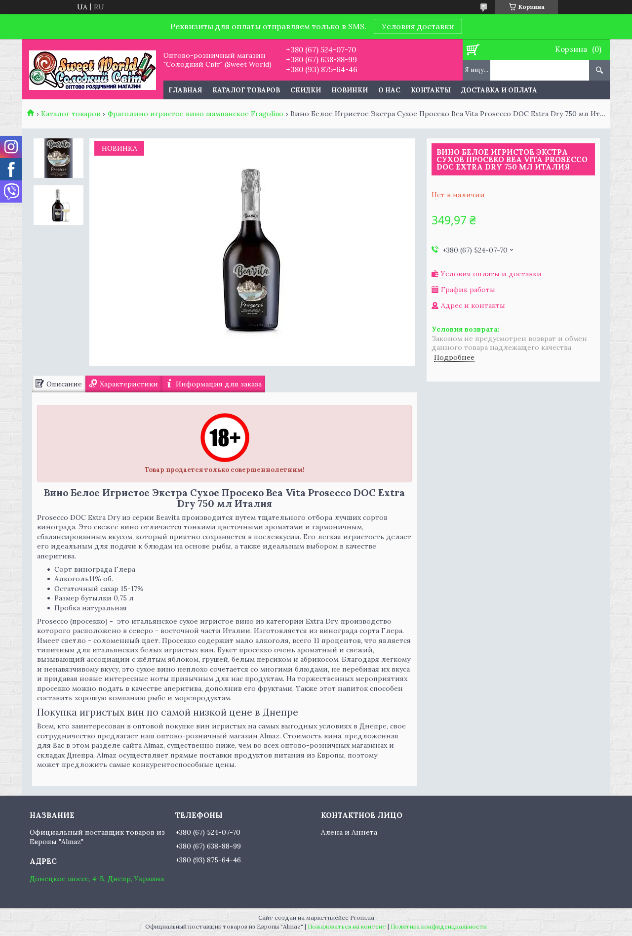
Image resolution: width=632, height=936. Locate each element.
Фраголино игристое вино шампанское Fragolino (195, 113)
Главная (185, 90)
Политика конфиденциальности (439, 926)
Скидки (305, 90)
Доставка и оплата (499, 90)
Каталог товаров (246, 90)
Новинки (349, 90)
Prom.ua (362, 917)
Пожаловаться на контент (347, 926)
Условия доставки (418, 26)
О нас (389, 90)
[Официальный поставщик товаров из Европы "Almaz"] (92, 69)
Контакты (431, 90)
